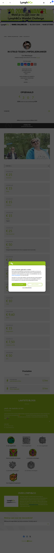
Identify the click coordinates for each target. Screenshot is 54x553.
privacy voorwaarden (16, 275)
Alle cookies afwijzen (27, 287)
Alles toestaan (19, 284)
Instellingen (34, 284)
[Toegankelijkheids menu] (52, 1)
